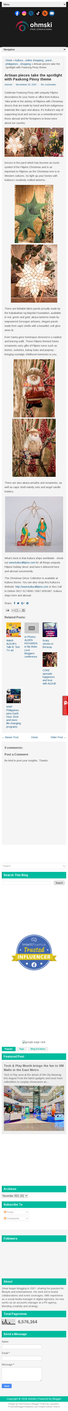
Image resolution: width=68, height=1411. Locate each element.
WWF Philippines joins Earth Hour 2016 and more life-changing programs (13, 716)
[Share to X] (20, 610)
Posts (10, 1212)
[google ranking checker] (34, 1042)
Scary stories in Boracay (48, 643)
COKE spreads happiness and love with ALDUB (49, 677)
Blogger (56, 1398)
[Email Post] (7, 610)
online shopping (34, 60)
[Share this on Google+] (22, 603)
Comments (12, 1218)
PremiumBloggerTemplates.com (23, 1407)
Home (9, 60)
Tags (21, 1049)
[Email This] (13, 610)
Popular (9, 1049)
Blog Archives (38, 1049)
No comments (48, 84)
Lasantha (54, 1404)
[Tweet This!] (18, 603)
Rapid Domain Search (49, 1407)
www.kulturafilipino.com (22, 562)
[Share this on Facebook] (14, 603)
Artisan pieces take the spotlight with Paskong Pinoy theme (33, 77)
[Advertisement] (35, 37)
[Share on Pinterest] (27, 603)
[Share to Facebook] (23, 610)
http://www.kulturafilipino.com (31, 586)
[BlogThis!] (16, 610)
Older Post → (58, 737)
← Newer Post (10, 737)
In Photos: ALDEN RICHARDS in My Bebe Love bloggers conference (31, 646)
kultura (19, 60)
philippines (12, 63)
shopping (25, 63)
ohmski (32, 1398)
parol (48, 60)
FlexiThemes (24, 1404)
